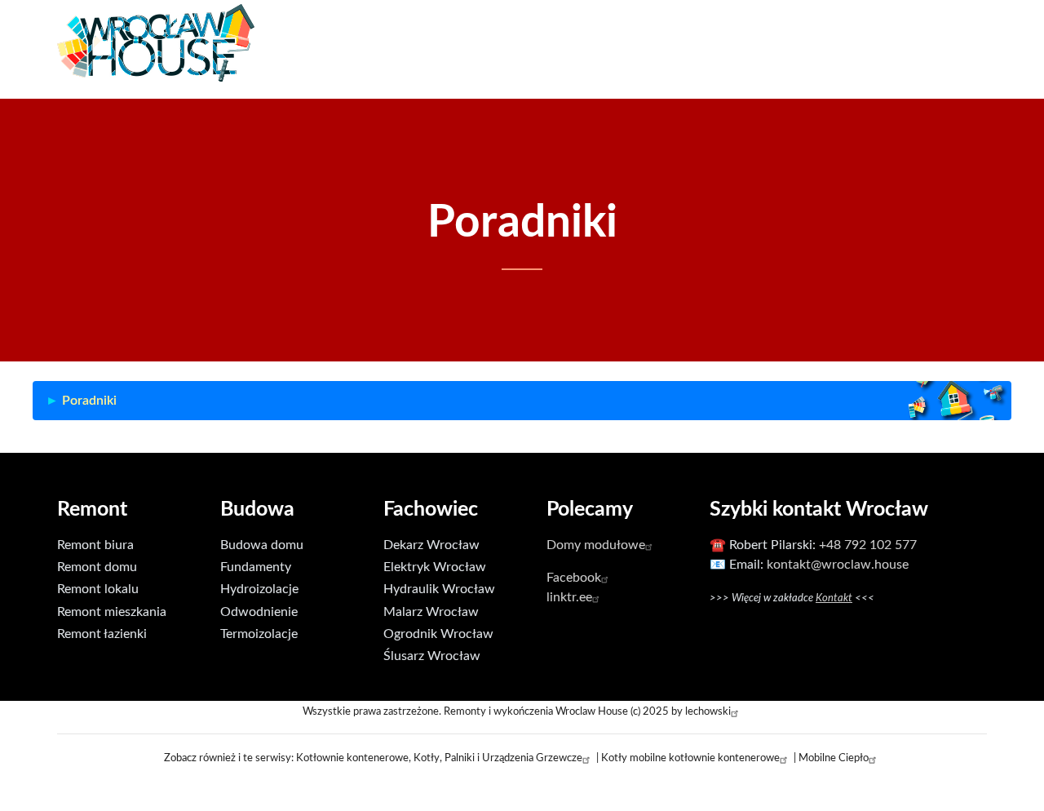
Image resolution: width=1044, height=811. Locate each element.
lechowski (708, 711)
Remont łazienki (102, 633)
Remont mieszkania (111, 611)
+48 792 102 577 (868, 545)
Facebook (573, 577)
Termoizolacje (259, 633)
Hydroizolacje (259, 589)
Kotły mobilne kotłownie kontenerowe (690, 758)
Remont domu (97, 567)
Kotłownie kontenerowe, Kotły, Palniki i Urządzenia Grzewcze (439, 758)
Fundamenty (255, 567)
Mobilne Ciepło (833, 758)
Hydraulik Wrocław (439, 589)
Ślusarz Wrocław (431, 656)
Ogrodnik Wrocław (438, 633)
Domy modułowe (595, 545)
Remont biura (95, 545)
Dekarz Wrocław (431, 545)
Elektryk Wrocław (434, 567)
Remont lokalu (98, 589)
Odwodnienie (259, 611)
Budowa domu (261, 545)
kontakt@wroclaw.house (838, 564)
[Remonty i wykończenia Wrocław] (155, 42)
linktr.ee (569, 597)
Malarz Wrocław (431, 611)
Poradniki (89, 400)
